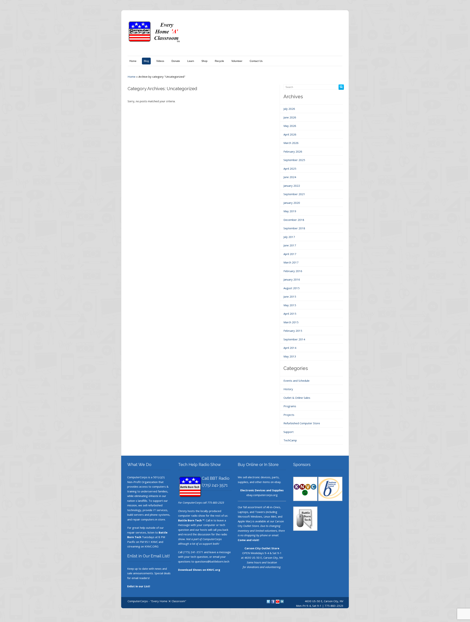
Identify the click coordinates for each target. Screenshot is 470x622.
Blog (146, 60)
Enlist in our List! (138, 586)
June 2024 (289, 177)
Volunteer (236, 60)
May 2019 (289, 211)
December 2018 (293, 220)
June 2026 (289, 117)
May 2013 (289, 356)
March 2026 (291, 143)
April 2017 (289, 254)
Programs (289, 406)
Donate (175, 60)
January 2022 (291, 185)
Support (288, 432)
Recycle (219, 60)
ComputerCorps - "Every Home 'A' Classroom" (157, 601)
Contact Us (256, 60)
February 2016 (292, 271)
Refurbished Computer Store (301, 423)
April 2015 (289, 313)
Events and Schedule (296, 380)
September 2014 (294, 339)
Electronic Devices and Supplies (262, 490)
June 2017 (289, 245)
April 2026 (289, 134)
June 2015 (289, 296)
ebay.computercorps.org (262, 495)
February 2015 (292, 330)
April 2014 (289, 348)
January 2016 (291, 279)
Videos (160, 60)
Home (132, 60)
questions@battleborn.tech (212, 561)
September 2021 (294, 194)
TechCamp (290, 440)
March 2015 (291, 322)
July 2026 (289, 109)
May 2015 (289, 305)
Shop (204, 60)
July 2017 (289, 237)
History (288, 389)
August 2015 (291, 288)
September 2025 (294, 160)
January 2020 (291, 203)
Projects (288, 415)
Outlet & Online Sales (296, 397)
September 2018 (294, 228)
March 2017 (291, 262)
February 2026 (292, 151)
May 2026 (289, 126)
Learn (190, 60)
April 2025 (289, 168)
